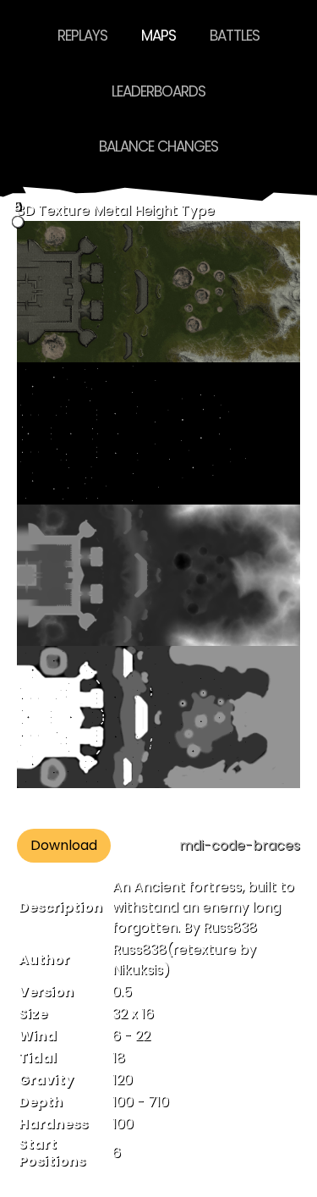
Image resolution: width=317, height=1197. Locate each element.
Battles (235, 35)
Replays (82, 35)
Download (63, 845)
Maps (158, 35)
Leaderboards (158, 91)
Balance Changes (158, 146)
